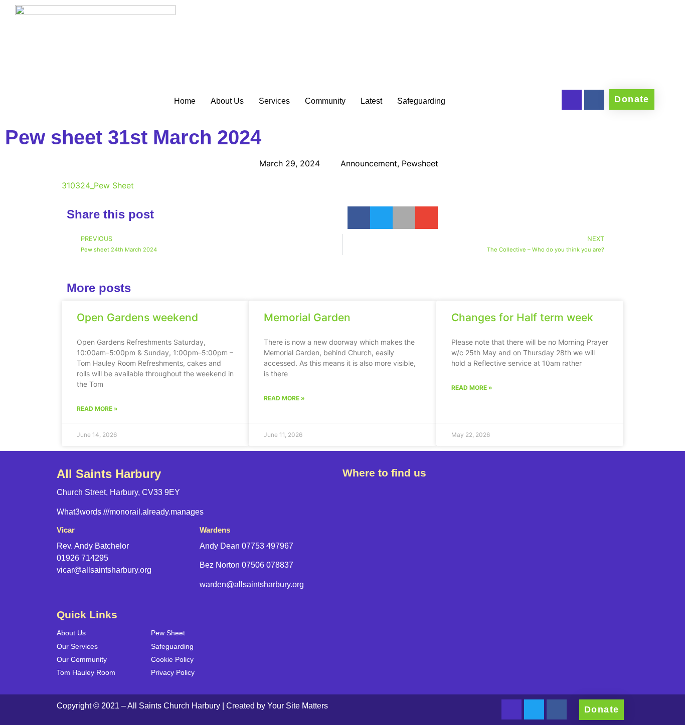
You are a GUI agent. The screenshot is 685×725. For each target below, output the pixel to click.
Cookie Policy (172, 659)
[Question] (572, 100)
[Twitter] (534, 709)
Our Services (77, 646)
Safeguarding (421, 101)
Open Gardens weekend (137, 317)
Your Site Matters (297, 705)
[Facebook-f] (594, 100)
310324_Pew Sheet (98, 185)
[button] (359, 217)
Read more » (97, 408)
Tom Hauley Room (86, 672)
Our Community (82, 659)
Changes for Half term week (522, 317)
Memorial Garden (307, 317)
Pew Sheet (168, 633)
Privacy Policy (173, 672)
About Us (227, 101)
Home (185, 101)
